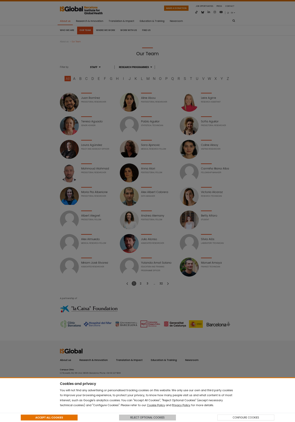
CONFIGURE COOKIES (246, 417)
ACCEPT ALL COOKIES (49, 417)
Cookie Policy (156, 405)
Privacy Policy (181, 405)
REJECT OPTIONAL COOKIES (147, 417)
